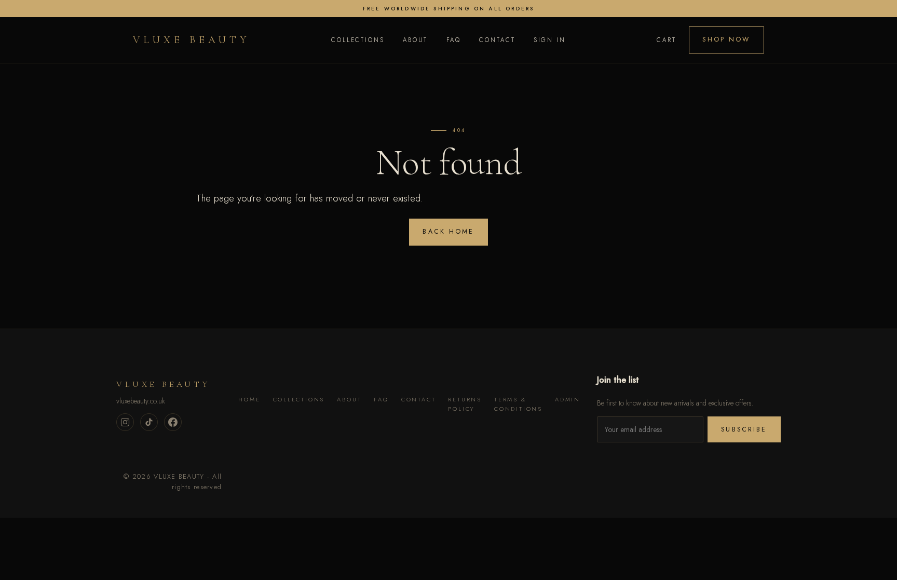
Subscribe (744, 429)
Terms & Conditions (518, 404)
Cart (666, 40)
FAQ (453, 40)
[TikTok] (149, 422)
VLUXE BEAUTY (191, 40)
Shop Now (726, 39)
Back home (448, 231)
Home (249, 399)
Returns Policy (465, 404)
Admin (567, 399)
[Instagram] (125, 422)
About (415, 40)
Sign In (550, 40)
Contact (497, 40)
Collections (358, 40)
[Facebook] (173, 422)
